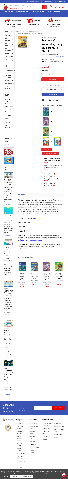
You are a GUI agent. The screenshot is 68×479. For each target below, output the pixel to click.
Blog (18, 464)
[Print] (49, 100)
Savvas (7, 118)
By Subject (8, 66)
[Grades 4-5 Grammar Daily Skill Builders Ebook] (59, 266)
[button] (9, 152)
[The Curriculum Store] (13, 7)
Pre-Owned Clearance (48, 15)
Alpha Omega (8, 138)
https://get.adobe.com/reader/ (31, 240)
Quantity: (44, 71)
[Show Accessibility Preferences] (64, 475)
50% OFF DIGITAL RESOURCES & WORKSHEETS (9, 251)
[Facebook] (42, 100)
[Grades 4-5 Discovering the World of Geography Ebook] (22, 266)
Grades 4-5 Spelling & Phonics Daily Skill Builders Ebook (46, 276)
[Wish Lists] (55, 7)
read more (7, 204)
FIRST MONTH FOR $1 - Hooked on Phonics (8, 292)
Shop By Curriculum (54, 12)
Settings (5, 476)
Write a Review (60, 56)
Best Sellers (8, 12)
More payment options (52, 85)
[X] (53, 100)
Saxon (6, 141)
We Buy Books (21, 453)
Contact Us (25, 1)
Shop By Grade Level (22, 12)
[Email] (46, 100)
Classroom (17, 15)
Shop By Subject (38, 12)
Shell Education (7, 126)
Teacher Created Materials (7, 133)
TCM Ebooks (8, 115)
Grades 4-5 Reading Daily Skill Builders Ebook (34, 275)
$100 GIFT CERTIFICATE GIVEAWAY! (9, 182)
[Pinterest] (56, 100)
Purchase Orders (47, 1)
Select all (47, 149)
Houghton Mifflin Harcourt (7, 101)
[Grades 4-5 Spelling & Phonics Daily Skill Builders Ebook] (46, 266)
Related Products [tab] (25, 257)
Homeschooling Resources (10, 71)
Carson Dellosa (9, 106)
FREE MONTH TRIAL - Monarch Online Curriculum (8, 334)
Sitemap (19, 467)
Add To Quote (52, 94)
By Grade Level (8, 61)
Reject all (14, 476)
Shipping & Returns (35, 1)
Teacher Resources (9, 76)
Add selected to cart (51, 153)
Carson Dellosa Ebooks (9, 111)
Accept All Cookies (26, 476)
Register (62, 1)
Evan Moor (7, 122)
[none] (23, 42)
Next (63, 275)
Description (22, 195)
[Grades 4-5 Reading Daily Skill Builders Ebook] (34, 266)
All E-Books (9, 56)
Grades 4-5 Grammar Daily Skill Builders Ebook (59, 275)
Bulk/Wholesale (31, 15)
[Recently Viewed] (51, 7)
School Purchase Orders (19, 438)
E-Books (7, 15)
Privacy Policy (21, 461)
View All (7, 145)
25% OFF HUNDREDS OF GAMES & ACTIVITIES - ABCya (8, 372)
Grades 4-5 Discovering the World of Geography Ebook (22, 276)
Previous (17, 275)
